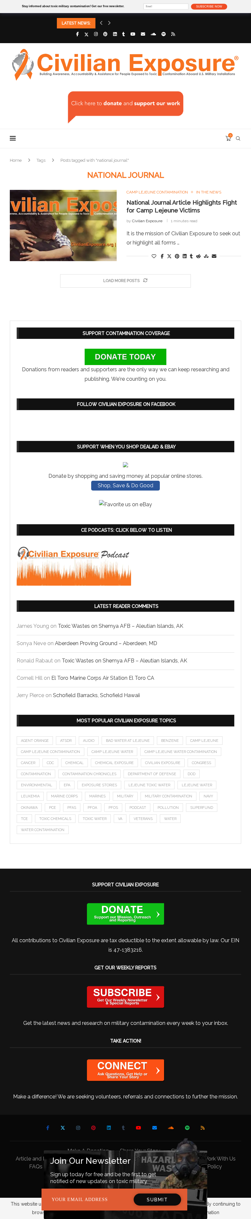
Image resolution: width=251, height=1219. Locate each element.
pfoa (92, 808)
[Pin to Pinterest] (177, 256)
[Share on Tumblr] (191, 256)
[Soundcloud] (153, 34)
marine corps (64, 796)
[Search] (238, 138)
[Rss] (173, 34)
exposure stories (99, 785)
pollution (168, 808)
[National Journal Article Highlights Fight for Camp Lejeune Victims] (63, 225)
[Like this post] (154, 256)
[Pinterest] (105, 34)
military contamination (168, 796)
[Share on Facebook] (162, 256)
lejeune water (197, 785)
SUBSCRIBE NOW (209, 6)
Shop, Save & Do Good (125, 485)
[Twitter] (86, 34)
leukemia (30, 796)
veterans (143, 819)
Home (16, 160)
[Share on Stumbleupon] (206, 256)
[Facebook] (77, 34)
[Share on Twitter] (169, 256)
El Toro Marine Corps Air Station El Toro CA (102, 678)
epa (67, 785)
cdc (50, 763)
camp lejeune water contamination (180, 752)
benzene (170, 741)
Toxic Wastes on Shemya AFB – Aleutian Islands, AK (120, 626)
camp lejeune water (112, 752)
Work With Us (219, 1159)
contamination (36, 774)
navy (208, 796)
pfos (113, 808)
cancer (28, 763)
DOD (191, 774)
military (125, 796)
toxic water (95, 819)
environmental (36, 785)
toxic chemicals (55, 819)
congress (201, 763)
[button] (101, 23)
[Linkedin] (115, 34)
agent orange (35, 741)
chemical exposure (114, 763)
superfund (201, 808)
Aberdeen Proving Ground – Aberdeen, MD (106, 643)
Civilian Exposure (147, 221)
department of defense (152, 774)
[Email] (143, 34)
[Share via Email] (214, 256)
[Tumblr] (123, 34)
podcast (137, 808)
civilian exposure (162, 763)
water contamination (42, 830)
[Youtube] (132, 34)
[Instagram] (96, 34)
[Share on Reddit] (198, 256)
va (120, 819)
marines (97, 796)
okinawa (29, 808)
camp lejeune (204, 741)
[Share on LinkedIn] (185, 256)
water (170, 819)
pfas (71, 808)
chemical (74, 763)
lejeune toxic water (149, 785)
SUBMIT (157, 1199)
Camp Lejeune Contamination (50, 752)
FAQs (35, 1166)
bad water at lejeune (128, 741)
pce (52, 808)
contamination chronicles (89, 774)
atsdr (66, 741)
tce (24, 819)
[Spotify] (163, 34)
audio (88, 741)
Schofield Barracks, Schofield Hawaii (96, 695)
